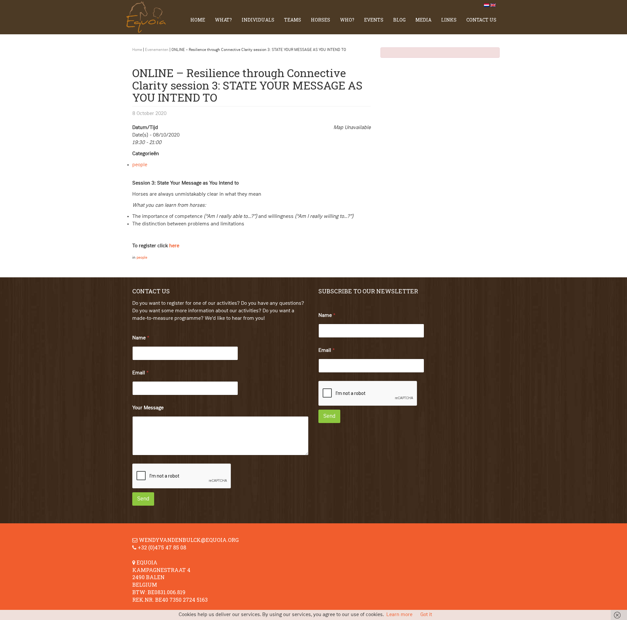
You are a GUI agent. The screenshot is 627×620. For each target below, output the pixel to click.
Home (197, 20)
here (174, 246)
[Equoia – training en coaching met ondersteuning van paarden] (148, 17)
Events (373, 20)
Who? (347, 20)
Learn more (399, 614)
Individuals (258, 20)
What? (223, 20)
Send (143, 499)
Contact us (481, 20)
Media (423, 20)
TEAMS (292, 20)
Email (140, 373)
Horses (320, 20)
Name (140, 338)
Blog (399, 20)
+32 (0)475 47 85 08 (162, 547)
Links (449, 20)
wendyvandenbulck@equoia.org (189, 539)
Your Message (148, 408)
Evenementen (157, 50)
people (139, 165)
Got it (426, 614)
